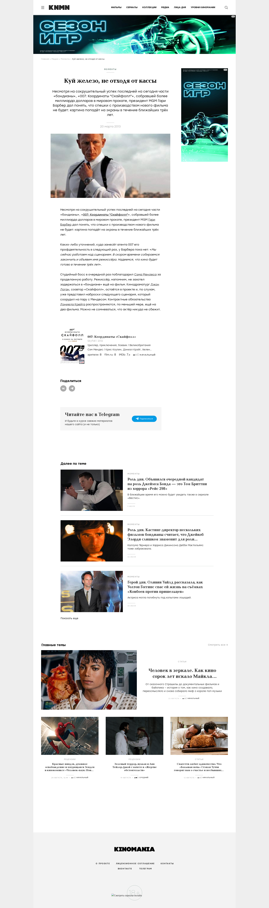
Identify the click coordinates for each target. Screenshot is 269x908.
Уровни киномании (203, 7)
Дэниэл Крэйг (132, 349)
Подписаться (146, 419)
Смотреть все (216, 644)
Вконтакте (125, 869)
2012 (100, 340)
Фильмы (116, 7)
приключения (108, 345)
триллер (92, 345)
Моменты (65, 59)
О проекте (103, 864)
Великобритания (140, 345)
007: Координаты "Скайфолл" (105, 214)
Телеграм (145, 869)
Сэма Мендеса (145, 274)
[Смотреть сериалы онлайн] (134, 897)
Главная (45, 59)
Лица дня (180, 7)
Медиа (165, 7)
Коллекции (149, 7)
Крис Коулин (113, 349)
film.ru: (110, 354)
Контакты (167, 864)
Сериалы (132, 7)
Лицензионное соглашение (135, 864)
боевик (122, 345)
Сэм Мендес (95, 349)
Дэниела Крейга (72, 304)
